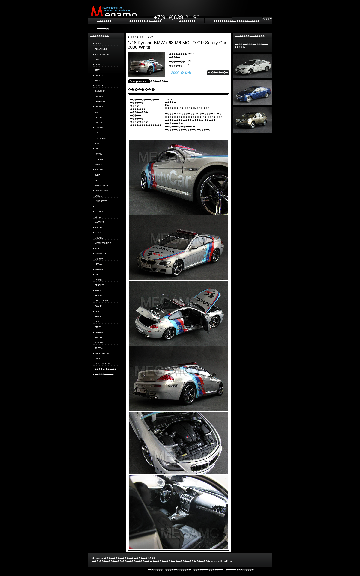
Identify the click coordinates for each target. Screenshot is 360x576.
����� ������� (178, 569)
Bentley (99, 65)
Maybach (99, 227)
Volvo (98, 359)
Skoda (98, 322)
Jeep (97, 175)
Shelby (99, 317)
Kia (96, 180)
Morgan (99, 259)
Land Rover (101, 201)
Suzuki (98, 338)
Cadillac (99, 86)
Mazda (98, 233)
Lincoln (99, 212)
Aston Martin (102, 54)
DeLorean (100, 117)
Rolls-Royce (102, 301)
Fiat (97, 133)
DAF (97, 112)
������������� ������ (125, 558)
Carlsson (100, 91)
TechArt (99, 343)
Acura (98, 44)
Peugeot (99, 285)
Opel (97, 275)
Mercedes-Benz (103, 243)
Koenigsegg (101, 185)
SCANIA (98, 306)
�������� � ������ (145, 21)
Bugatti (99, 75)
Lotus (98, 217)
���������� (104, 374)
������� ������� (208, 569)
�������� (159, 81)
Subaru (99, 332)
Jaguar (99, 170)
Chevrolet (100, 96)
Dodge (98, 122)
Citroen (99, 107)
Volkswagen (102, 353)
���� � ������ (106, 369)
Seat (97, 311)
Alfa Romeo (101, 49)
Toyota (99, 348)
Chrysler (100, 101)
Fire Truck (100, 138)
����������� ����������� (236, 21)
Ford (97, 143)
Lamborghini (101, 191)
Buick (98, 80)
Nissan (98, 264)
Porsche (99, 290)
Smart (98, 327)
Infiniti (98, 164)
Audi (97, 59)
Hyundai (99, 159)
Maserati (99, 222)
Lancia (98, 196)
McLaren (99, 238)
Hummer (99, 154)
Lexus (98, 206)
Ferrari (99, 128)
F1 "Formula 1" (102, 364)
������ (103, 28)
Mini (97, 248)
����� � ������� (240, 569)
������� (135, 37)
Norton (99, 269)
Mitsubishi (100, 254)
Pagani (98, 280)
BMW (97, 70)
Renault (99, 296)
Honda (98, 149)
